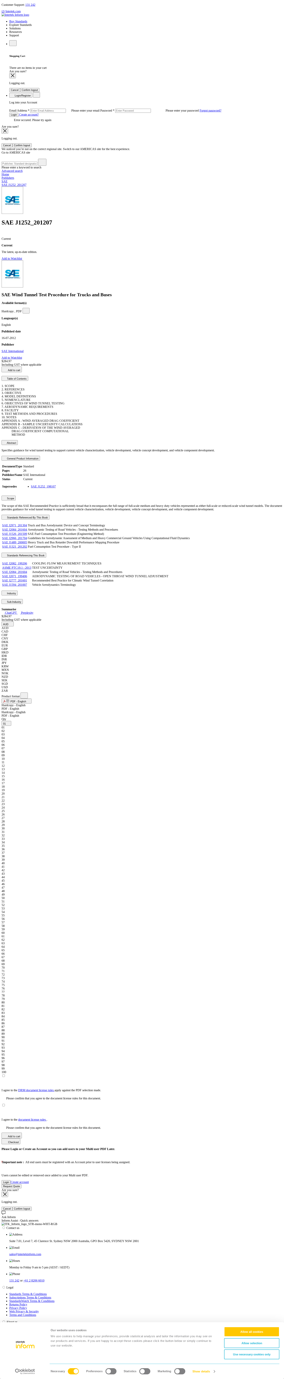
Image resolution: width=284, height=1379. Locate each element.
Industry (11, 593)
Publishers (8, 177)
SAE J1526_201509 (14, 533)
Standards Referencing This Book (25, 555)
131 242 (30, 4)
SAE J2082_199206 (14, 563)
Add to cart (13, 370)
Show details (201, 1371)
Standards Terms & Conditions (28, 1294)
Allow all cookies (251, 1331)
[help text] (26, 310)
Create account (20, 1182)
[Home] (15, 14)
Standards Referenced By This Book (27, 517)
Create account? (28, 114)
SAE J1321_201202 (14, 546)
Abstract (11, 442)
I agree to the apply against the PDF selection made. (51, 1090)
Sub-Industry (13, 601)
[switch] (110, 1371)
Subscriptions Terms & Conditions (30, 1297)
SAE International (13, 351)
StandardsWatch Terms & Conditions (31, 1301)
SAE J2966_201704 (14, 538)
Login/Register (22, 95)
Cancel (15, 90)
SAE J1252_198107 (43, 486)
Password (150, 110)
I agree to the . (24, 1119)
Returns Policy (18, 1304)
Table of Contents (16, 378)
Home (5, 174)
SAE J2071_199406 (14, 576)
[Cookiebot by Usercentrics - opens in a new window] (25, 1371)
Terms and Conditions (22, 1315)
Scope (10, 498)
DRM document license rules (36, 1090)
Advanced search (12, 170)
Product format (11, 696)
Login (14, 114)
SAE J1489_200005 (14, 542)
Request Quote (11, 1186)
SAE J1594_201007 (14, 584)
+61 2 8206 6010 (33, 1280)
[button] (8, 624)
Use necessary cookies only (251, 1354)
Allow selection (251, 1343)
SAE (5, 181)
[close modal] (12, 75)
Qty (4, 719)
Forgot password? (210, 110)
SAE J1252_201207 (14, 184)
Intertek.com (13, 11)
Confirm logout (30, 90)
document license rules (32, 1119)
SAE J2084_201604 (14, 529)
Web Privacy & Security (24, 1311)
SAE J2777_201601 (14, 580)
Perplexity (26, 612)
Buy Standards (18, 21)
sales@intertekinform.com (25, 1254)
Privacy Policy (18, 1308)
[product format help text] (24, 695)
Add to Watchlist (12, 258)
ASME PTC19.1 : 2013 (16, 567)
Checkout (13, 1142)
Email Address (54, 110)
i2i (3, 11)
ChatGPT (11, 612)
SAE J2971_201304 (14, 525)
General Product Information (22, 458)
